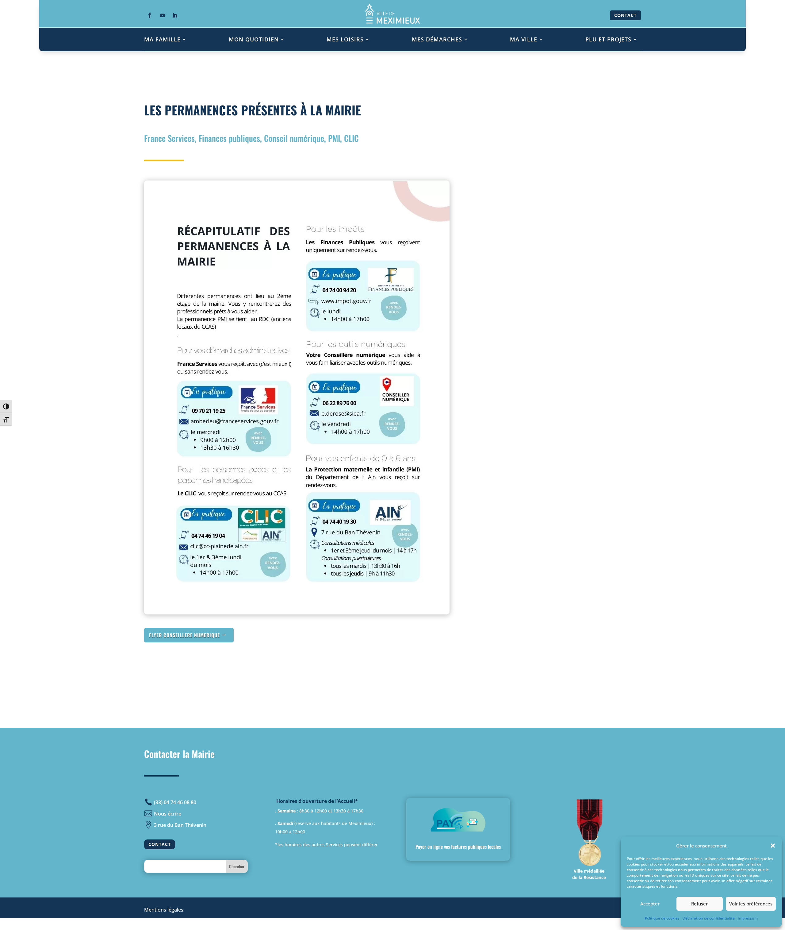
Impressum (748, 918)
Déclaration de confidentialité (709, 918)
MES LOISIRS (345, 39)
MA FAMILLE (162, 39)
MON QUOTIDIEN (254, 39)
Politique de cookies (662, 918)
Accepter (650, 904)
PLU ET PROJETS (608, 39)
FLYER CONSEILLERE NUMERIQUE (184, 635)
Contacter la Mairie (179, 754)
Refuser (699, 904)
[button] (773, 846)
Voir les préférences (750, 904)
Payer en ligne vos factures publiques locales (458, 846)
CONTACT (625, 15)
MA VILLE (523, 39)
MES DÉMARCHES (437, 39)
